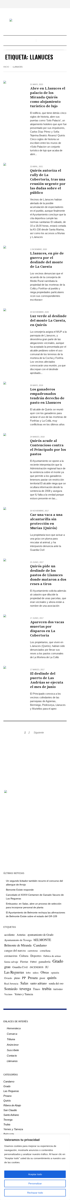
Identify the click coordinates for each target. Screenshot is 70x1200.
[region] (35, 1167)
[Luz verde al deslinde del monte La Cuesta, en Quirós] (13, 318)
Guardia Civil (20, 967)
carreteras (33, 950)
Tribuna (11, 1039)
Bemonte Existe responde (20, 889)
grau (7, 966)
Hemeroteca (14, 1028)
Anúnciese (13, 1044)
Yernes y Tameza (23, 994)
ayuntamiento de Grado (40, 935)
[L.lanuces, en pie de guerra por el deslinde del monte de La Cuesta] (13, 256)
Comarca (12, 1033)
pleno (17, 978)
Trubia (6, 1124)
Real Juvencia (11, 983)
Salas (24, 983)
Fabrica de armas (52, 956)
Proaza (33, 977)
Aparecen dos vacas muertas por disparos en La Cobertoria (47, 629)
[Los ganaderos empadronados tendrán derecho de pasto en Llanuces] (13, 392)
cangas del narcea (15, 950)
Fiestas (24, 961)
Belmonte (8, 1134)
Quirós (7, 1100)
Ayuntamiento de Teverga (18, 940)
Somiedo (11, 988)
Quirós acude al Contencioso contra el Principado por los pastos (48, 447)
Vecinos (8, 994)
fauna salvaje (11, 961)
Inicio (6, 67)
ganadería (44, 961)
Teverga (7, 1119)
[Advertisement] (35, 760)
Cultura (23, 956)
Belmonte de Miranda (17, 945)
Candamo (40, 945)
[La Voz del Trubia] (35, 20)
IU (47, 967)
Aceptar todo (35, 1174)
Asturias (21, 935)
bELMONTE (42, 940)
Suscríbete (13, 1050)
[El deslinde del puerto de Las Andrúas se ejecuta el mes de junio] (13, 676)
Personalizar (35, 1183)
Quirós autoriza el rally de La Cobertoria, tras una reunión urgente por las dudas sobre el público (48, 181)
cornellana (45, 950)
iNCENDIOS (36, 967)
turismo (58, 989)
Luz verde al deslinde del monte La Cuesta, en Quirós (48, 320)
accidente (9, 935)
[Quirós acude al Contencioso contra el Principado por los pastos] (13, 443)
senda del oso (56, 983)
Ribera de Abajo (12, 1105)
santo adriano (38, 983)
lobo (28, 972)
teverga (25, 988)
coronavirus (10, 956)
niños (36, 972)
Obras (45, 972)
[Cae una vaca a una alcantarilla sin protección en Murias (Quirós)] (13, 517)
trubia (46, 988)
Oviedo (8, 978)
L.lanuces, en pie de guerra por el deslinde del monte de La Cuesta (47, 260)
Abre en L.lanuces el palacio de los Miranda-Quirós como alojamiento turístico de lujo (47, 97)
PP (24, 978)
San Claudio (10, 1110)
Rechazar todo (35, 1192)
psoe (42, 978)
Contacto (12, 1055)
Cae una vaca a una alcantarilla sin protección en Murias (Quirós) (46, 521)
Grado (57, 960)
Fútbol (33, 961)
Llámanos (12, 1061)
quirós (52, 977)
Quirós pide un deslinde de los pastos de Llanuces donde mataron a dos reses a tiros (48, 575)
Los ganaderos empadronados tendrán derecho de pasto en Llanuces (47, 396)
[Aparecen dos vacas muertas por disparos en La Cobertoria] (13, 624)
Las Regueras (14, 972)
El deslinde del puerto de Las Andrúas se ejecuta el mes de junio (46, 680)
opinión (55, 972)
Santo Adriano (11, 1114)
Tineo (36, 989)
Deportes (35, 956)
